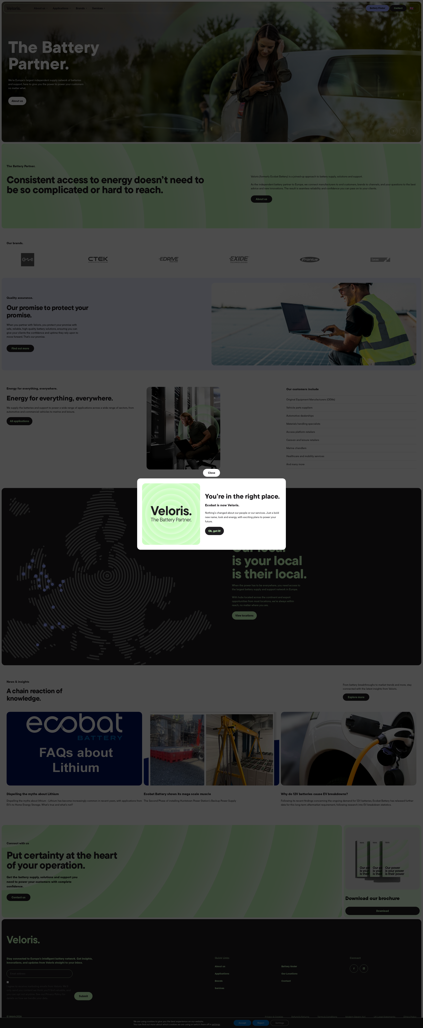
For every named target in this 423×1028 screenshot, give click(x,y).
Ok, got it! (214, 531)
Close (211, 473)
